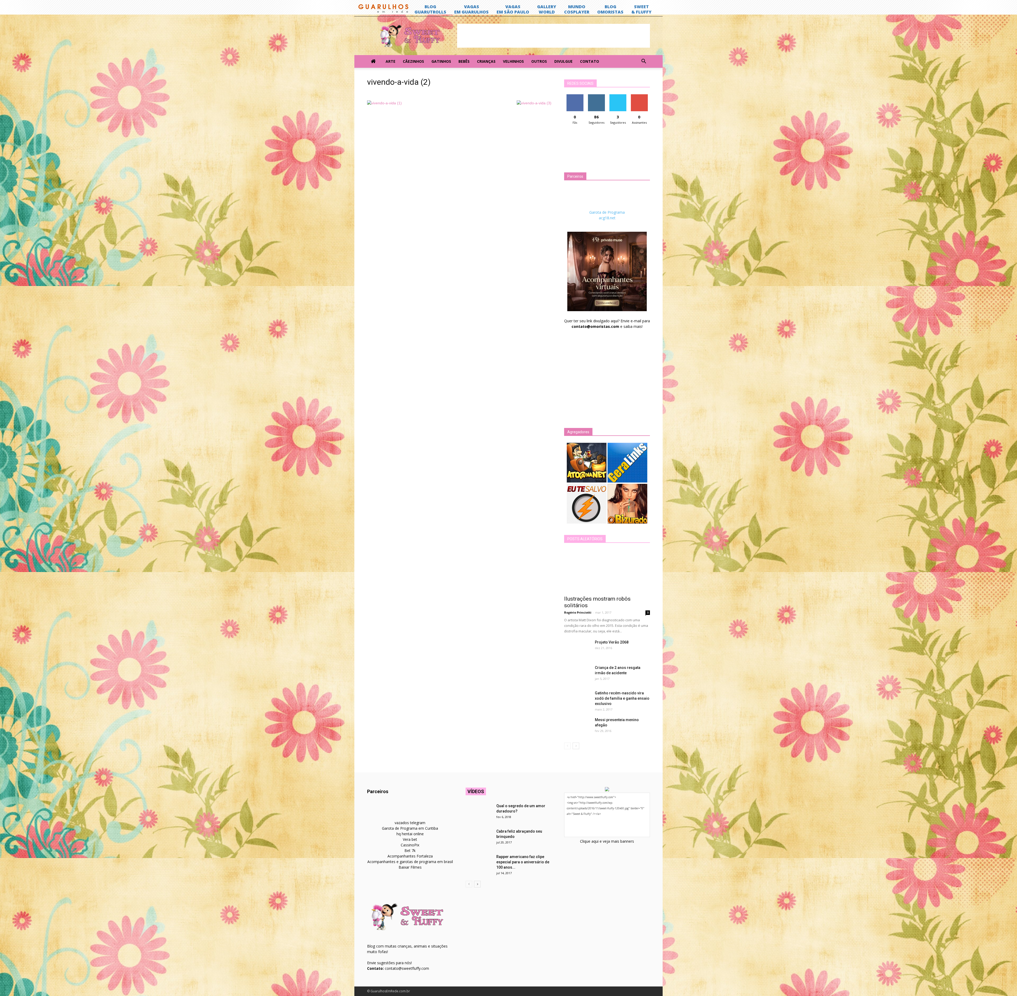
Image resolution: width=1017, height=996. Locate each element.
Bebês (464, 61)
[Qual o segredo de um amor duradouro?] (479, 812)
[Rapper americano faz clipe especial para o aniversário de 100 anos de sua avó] (479, 863)
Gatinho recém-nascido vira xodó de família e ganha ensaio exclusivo (622, 698)
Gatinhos (441, 61)
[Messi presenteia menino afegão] (577, 726)
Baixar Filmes (410, 867)
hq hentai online (410, 833)
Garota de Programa (607, 212)
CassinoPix (410, 844)
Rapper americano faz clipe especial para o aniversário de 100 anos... (522, 862)
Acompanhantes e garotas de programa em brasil (410, 861)
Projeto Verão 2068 (611, 642)
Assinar (639, 96)
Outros (539, 61)
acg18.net (607, 217)
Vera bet (410, 839)
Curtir (575, 96)
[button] (643, 61)
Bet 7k (410, 850)
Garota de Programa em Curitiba (410, 828)
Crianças (486, 61)
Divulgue (563, 61)
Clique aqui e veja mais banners (607, 841)
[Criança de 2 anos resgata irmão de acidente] (577, 674)
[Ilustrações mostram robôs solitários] (607, 571)
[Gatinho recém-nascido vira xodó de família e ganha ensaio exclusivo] (577, 699)
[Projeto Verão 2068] (577, 649)
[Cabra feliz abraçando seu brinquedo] (479, 838)
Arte (390, 61)
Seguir (596, 96)
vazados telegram (410, 822)
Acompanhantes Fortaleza (410, 856)
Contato (589, 61)
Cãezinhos (413, 61)
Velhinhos (513, 61)
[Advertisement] (553, 36)
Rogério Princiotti (577, 612)
